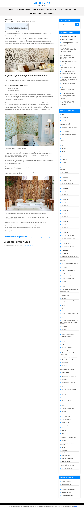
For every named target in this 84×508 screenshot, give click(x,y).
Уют (63, 433)
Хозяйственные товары (67, 453)
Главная (10, 9)
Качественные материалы (54, 9)
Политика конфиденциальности (69, 389)
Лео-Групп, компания (67, 341)
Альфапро (64, 267)
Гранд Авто (64, 308)
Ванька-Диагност (66, 284)
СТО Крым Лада (65, 403)
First (63, 146)
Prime (63, 157)
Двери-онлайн (65, 310)
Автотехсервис (65, 241)
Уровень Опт (65, 430)
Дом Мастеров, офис (67, 318)
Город (63, 305)
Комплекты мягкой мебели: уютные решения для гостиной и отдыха (68, 73)
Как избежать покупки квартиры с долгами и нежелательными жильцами (69, 89)
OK (75, 506)
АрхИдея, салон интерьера (68, 270)
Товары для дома (66, 414)
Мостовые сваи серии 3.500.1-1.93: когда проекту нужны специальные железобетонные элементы (69, 38)
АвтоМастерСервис (66, 180)
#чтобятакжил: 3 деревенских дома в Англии (15, 236)
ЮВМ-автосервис (66, 471)
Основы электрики (35, 13)
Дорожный (64, 326)
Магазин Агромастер (67, 347)
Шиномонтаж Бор (66, 461)
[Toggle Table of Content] (25, 25)
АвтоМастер (65, 177)
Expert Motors (65, 143)
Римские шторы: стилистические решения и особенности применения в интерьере (69, 44)
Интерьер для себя (38, 9)
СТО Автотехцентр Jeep (67, 400)
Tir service (64, 162)
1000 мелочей (65, 115)
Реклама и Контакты (67, 392)
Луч (63, 344)
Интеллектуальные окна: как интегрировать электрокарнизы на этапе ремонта (68, 79)
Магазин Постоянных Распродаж (70, 357)
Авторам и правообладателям (69, 186)
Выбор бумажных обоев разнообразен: (18, 28)
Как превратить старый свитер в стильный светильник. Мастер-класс (37, 237)
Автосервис (65, 191)
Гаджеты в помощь (70, 9)
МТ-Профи (64, 379)
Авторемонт (65, 188)
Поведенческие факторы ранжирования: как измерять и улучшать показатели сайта (67, 67)
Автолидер (64, 175)
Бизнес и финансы (49, 13)
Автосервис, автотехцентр (68, 238)
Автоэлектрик (65, 250)
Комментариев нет (19, 21)
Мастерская (65, 362)
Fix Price (64, 148)
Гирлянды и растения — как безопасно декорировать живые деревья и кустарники (68, 49)
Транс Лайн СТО (66, 416)
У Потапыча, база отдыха (68, 419)
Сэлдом (64, 411)
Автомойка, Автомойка (67, 183)
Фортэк (63, 447)
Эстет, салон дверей (67, 468)
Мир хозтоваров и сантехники (69, 376)
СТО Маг (64, 405)
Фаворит (64, 440)
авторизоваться (29, 245)
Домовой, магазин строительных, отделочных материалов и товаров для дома (69, 322)
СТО (63, 397)
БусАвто (64, 281)
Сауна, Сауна (65, 394)
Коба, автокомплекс (66, 339)
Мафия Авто (65, 365)
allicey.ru (42, 3)
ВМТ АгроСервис (66, 287)
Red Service (64, 159)
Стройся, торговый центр (68, 408)
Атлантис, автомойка (67, 276)
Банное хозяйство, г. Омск (68, 278)
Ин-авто (64, 329)
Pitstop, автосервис (66, 154)
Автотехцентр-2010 (66, 243)
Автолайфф (65, 172)
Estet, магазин (65, 131)
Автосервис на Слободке (68, 235)
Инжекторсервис (66, 332)
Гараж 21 (64, 298)
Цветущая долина (66, 455)
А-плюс (63, 165)
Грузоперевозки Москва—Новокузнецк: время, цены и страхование (67, 102)
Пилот (63, 386)
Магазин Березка (66, 350)
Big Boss (64, 120)
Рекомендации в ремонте (23, 9)
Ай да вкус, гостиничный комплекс (70, 256)
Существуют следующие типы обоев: (16, 27)
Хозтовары (64, 450)
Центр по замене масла (67, 458)
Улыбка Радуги (65, 422)
